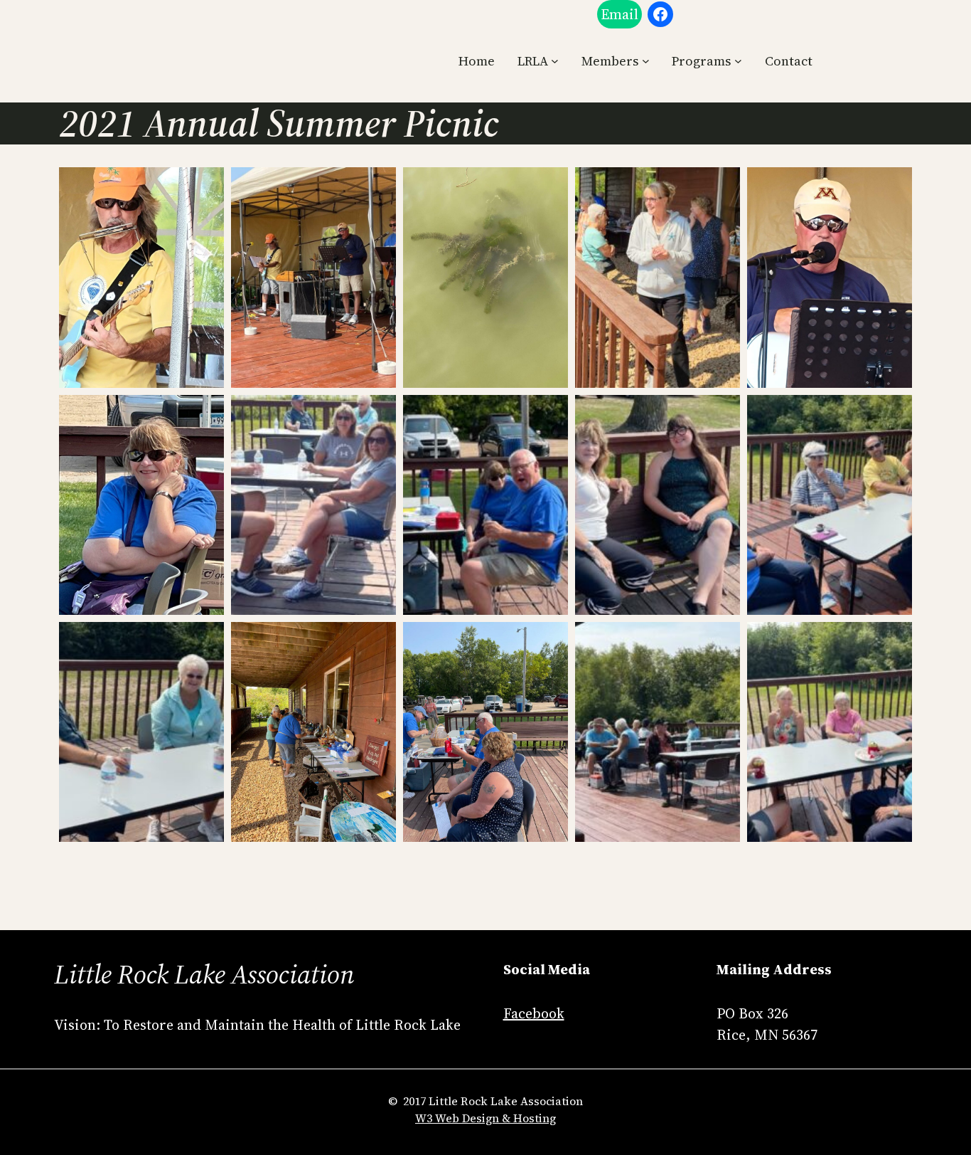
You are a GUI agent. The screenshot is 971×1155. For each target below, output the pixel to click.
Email (619, 14)
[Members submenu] (646, 61)
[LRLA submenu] (555, 61)
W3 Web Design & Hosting (485, 1118)
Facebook (533, 1013)
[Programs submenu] (738, 61)
